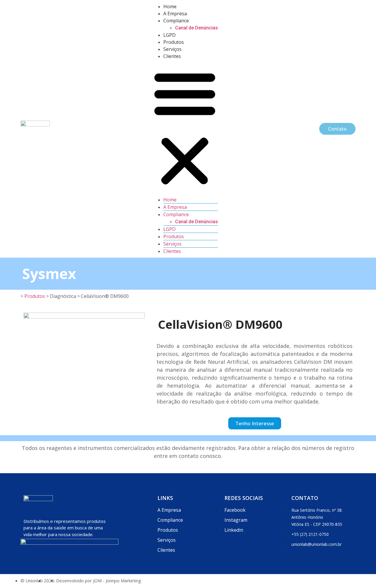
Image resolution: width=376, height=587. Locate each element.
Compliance (176, 20)
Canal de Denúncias (196, 28)
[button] (185, 128)
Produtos (173, 42)
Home (170, 6)
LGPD (169, 35)
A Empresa (175, 13)
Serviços (172, 49)
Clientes (172, 56)
